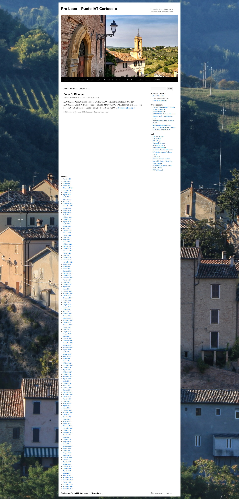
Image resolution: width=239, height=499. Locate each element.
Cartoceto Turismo (158, 136)
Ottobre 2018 (67, 296)
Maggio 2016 (67, 356)
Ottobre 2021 (67, 248)
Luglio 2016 (66, 352)
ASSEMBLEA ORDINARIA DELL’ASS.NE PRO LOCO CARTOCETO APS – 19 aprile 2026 (164, 127)
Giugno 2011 (67, 439)
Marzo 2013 (66, 408)
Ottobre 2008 (67, 468)
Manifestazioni (88, 112)
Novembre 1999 (68, 477)
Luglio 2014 (66, 381)
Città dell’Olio (157, 138)
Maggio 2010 (67, 455)
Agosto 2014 (67, 379)
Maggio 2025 (67, 199)
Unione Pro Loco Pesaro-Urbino (162, 165)
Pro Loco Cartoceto (92, 97)
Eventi (81, 80)
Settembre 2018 (67, 298)
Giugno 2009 (67, 464)
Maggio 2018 (67, 307)
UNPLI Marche (157, 168)
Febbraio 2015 (67, 372)
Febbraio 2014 (67, 388)
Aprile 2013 (66, 406)
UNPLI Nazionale (158, 170)
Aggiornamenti (78, 112)
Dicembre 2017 (67, 318)
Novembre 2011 (68, 428)
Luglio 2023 (66, 224)
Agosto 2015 (67, 370)
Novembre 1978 (68, 489)
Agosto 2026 (67, 179)
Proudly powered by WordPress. (162, 493)
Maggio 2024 (67, 213)
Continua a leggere (126, 107)
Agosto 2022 (67, 235)
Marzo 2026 (66, 186)
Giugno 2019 (67, 284)
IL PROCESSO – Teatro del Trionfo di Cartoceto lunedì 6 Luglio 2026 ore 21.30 (164, 116)
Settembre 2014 (67, 376)
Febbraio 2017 (67, 338)
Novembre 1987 (68, 486)
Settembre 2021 (67, 251)
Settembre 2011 (67, 433)
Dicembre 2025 (67, 188)
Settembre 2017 (67, 325)
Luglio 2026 (66, 181)
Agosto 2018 (67, 300)
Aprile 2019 (66, 287)
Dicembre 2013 (67, 392)
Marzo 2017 (66, 336)
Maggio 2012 (67, 421)
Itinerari (98, 80)
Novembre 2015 (68, 365)
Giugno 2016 (67, 354)
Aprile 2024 (66, 215)
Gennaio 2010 (67, 459)
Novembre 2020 (68, 262)
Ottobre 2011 (67, 430)
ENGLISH (157, 80)
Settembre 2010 (67, 446)
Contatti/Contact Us (158, 96)
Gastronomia (120, 80)
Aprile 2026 (66, 183)
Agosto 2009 (67, 462)
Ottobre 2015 (67, 367)
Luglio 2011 (66, 437)
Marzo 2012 (66, 424)
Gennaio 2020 (67, 271)
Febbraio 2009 (67, 466)
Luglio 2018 (66, 302)
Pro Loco (73, 80)
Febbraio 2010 (67, 457)
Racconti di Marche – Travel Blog (162, 161)
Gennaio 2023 (67, 230)
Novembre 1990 (68, 480)
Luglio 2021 (66, 255)
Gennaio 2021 (67, 260)
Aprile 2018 (66, 309)
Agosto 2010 (67, 448)
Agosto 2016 (67, 349)
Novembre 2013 (68, 394)
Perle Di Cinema (73, 94)
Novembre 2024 (68, 206)
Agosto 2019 (67, 280)
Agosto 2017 (67, 327)
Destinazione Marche (159, 145)
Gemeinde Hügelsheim (159, 147)
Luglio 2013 (66, 401)
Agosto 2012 (67, 417)
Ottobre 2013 (67, 397)
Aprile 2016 (66, 358)
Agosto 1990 (67, 482)
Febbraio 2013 (67, 410)
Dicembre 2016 (67, 340)
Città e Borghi (157, 141)
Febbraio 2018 (67, 314)
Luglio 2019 (66, 282)
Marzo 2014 (66, 385)
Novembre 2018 (68, 293)
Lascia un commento (101, 112)
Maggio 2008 (67, 475)
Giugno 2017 (67, 332)
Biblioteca (130, 80)
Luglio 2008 (66, 473)
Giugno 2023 (67, 226)
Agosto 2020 (67, 264)
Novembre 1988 (68, 484)
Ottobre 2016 (67, 345)
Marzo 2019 (66, 289)
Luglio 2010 (66, 450)
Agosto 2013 (67, 399)
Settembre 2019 (67, 278)
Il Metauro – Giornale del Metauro (163, 150)
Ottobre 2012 (67, 415)
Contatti (148, 80)
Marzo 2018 (66, 311)
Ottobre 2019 (67, 275)
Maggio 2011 (67, 442)
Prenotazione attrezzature (160, 100)
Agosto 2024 (67, 210)
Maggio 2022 (67, 239)
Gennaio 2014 (67, 390)
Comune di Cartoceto (159, 143)
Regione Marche (157, 163)
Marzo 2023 (66, 228)
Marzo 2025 (66, 201)
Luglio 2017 (66, 329)
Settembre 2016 (67, 347)
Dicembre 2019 (67, 273)
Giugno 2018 (67, 305)
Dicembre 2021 (67, 246)
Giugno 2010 (67, 453)
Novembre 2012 (68, 412)
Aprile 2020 (66, 266)
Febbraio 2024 (67, 217)
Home (66, 80)
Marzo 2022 (66, 242)
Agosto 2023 (67, 221)
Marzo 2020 (66, 269)
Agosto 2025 (67, 195)
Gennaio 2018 (67, 316)
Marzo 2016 (66, 361)
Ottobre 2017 (67, 323)
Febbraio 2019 (67, 291)
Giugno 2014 (67, 383)
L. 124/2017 (156, 156)
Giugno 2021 (67, 257)
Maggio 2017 (67, 334)
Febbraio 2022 (67, 244)
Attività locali (108, 80)
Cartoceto (90, 80)
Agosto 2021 (67, 253)
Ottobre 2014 (67, 374)
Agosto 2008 (67, 471)
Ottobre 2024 (67, 208)
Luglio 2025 (66, 197)
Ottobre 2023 (67, 219)
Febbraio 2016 (67, 363)
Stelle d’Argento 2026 (159, 111)
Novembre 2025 (68, 190)
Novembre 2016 (68, 343)
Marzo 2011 (66, 444)
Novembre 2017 (68, 320)
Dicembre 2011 (67, 426)
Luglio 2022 (66, 237)
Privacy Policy (96, 493)
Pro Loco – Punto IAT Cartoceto (89, 8)
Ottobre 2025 (67, 192)
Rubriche (140, 80)
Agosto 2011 (67, 435)
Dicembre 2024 (67, 204)
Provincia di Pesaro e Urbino (161, 159)
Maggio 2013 (67, 403)
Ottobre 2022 (67, 233)
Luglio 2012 (66, 419)
